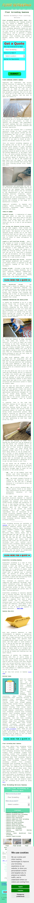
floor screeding (8, 28)
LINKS (16, 9)
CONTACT (24, 9)
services (22, 546)
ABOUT (20, 9)
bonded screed (7, 704)
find (7, 746)
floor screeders (8, 539)
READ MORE (20, 608)
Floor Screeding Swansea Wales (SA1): (15, 20)
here (4, 782)
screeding (16, 543)
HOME (12, 9)
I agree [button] (20, 886)
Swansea (5, 525)
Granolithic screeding (10, 562)
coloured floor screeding (23, 711)
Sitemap (4, 883)
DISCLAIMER (29, 9)
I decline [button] (20, 890)
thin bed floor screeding (22, 718)
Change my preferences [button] (20, 895)
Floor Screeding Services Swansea (15, 785)
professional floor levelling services (16, 697)
